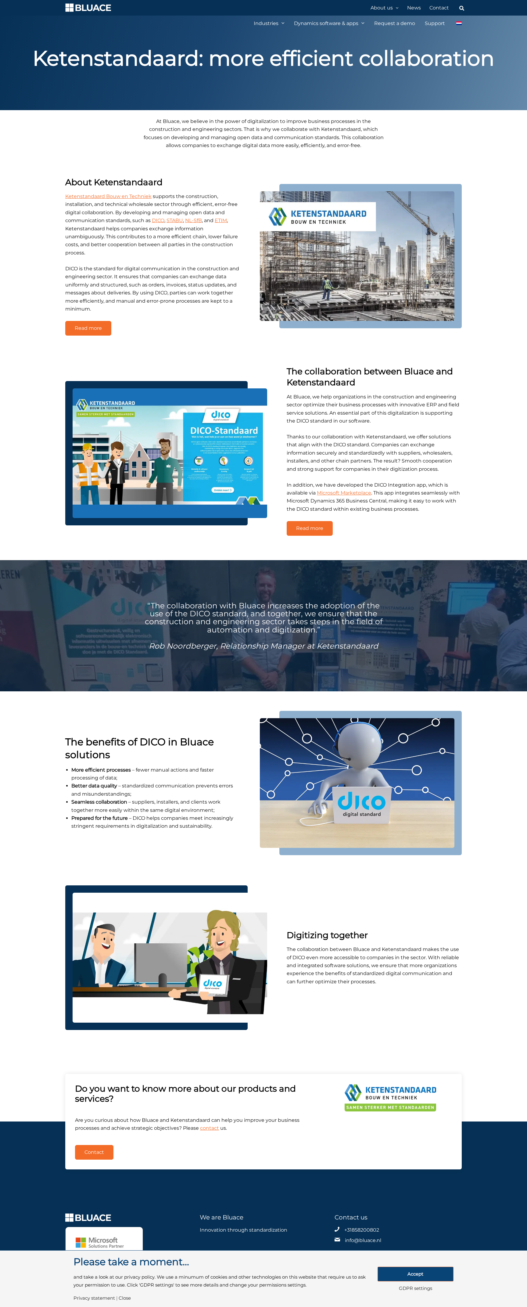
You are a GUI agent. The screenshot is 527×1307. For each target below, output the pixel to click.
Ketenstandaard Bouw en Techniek (108, 196)
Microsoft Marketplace (344, 493)
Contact (94, 1152)
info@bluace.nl (363, 1241)
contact (209, 1128)
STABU (175, 220)
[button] (395, 7)
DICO (158, 220)
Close (125, 1298)
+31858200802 (361, 1230)
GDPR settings (415, 1288)
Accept (415, 1274)
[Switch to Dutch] (456, 23)
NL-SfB (193, 220)
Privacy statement (94, 1298)
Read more (88, 328)
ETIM (221, 220)
